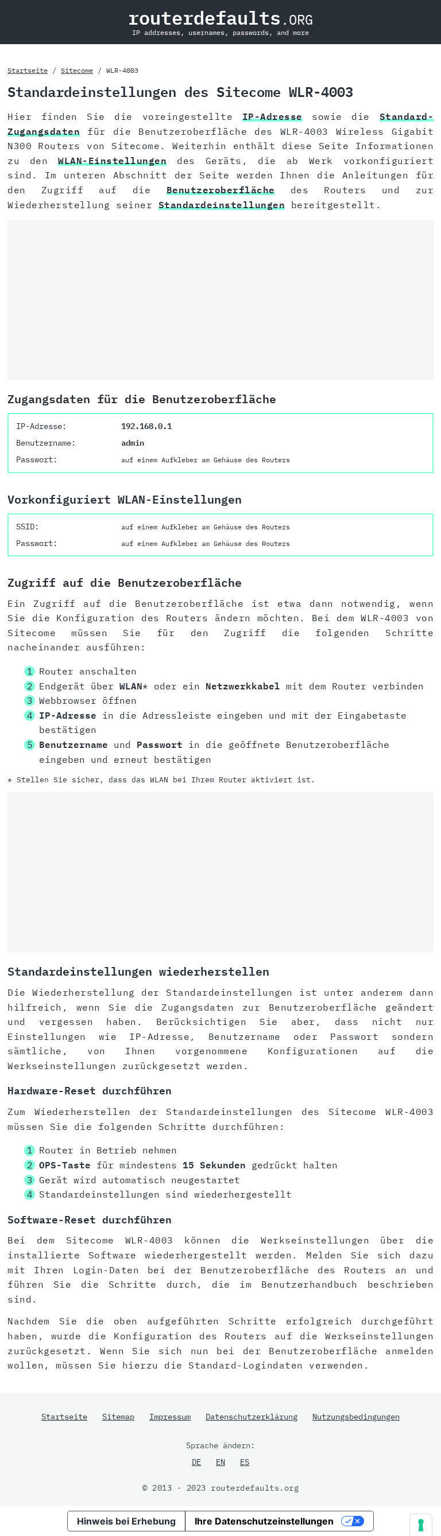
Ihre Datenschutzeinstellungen (264, 1521)
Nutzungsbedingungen (356, 1417)
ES (244, 1462)
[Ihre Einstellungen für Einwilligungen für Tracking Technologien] (421, 1525)
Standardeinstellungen (221, 204)
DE (196, 1462)
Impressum (170, 1417)
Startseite (27, 70)
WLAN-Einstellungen (112, 160)
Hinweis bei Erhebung (126, 1521)
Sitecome (77, 70)
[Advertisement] (220, 300)
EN (220, 1462)
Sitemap (118, 1417)
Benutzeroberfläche (221, 190)
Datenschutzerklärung (251, 1417)
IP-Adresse (272, 116)
